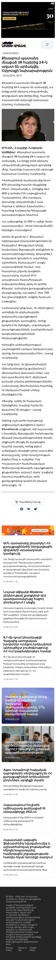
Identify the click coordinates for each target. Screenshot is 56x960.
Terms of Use (22, 948)
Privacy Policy (9, 948)
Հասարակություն (11, 53)
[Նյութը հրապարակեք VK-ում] (28, 509)
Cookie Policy (33, 948)
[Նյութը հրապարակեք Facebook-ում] (21, 509)
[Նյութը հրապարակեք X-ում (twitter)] (35, 509)
